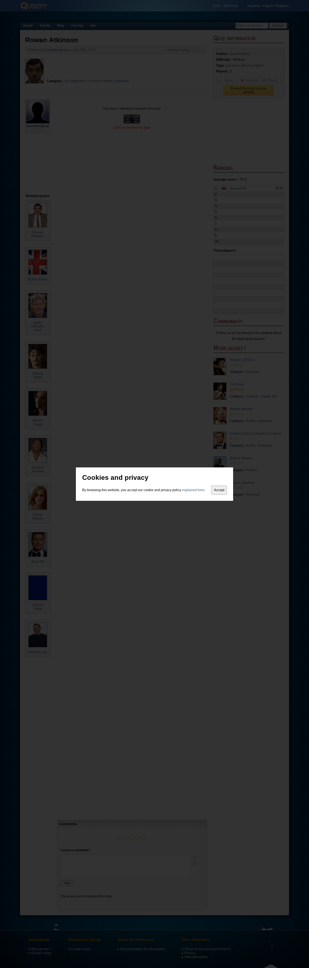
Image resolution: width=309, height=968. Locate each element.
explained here (193, 490)
